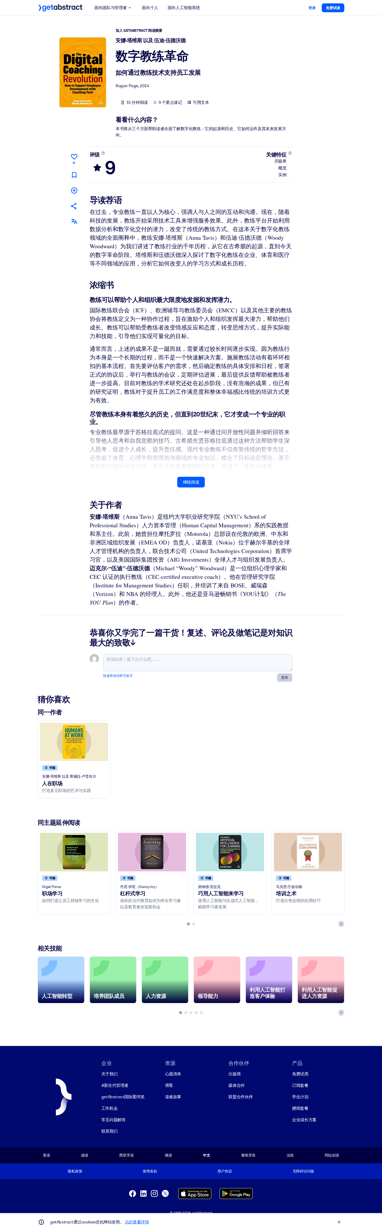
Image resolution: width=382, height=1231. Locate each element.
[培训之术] (308, 852)
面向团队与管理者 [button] (110, 7)
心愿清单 (173, 1073)
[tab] (188, 923)
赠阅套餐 (300, 1108)
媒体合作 (236, 1085)
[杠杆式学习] (152, 852)
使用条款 (150, 1171)
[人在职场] (74, 742)
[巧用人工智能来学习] (230, 852)
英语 (46, 1155)
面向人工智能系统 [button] (184, 7)
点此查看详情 (137, 1222)
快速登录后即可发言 (118, 676)
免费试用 (300, 1073)
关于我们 (109, 1073)
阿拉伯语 (332, 1155)
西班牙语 (126, 1155)
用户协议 (225, 1171)
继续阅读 (191, 482)
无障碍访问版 (303, 1171)
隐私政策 (75, 1171)
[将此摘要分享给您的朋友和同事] (74, 206)
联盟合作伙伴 (240, 1096)
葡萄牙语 (248, 1155)
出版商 (234, 1073)
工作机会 (109, 1108)
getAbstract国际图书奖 (123, 1096)
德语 (84, 1155)
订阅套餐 (300, 1085)
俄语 (168, 1155)
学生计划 (300, 1096)
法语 (290, 1155)
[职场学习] (74, 852)
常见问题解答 (113, 1119)
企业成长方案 (304, 1119)
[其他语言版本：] (74, 221)
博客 (169, 1085)
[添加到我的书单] (74, 190)
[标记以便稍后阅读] (74, 175)
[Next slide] (341, 924)
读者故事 (173, 1096)
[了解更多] (103, 153)
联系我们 (109, 1131)
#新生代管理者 (114, 1085)
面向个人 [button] (150, 7)
